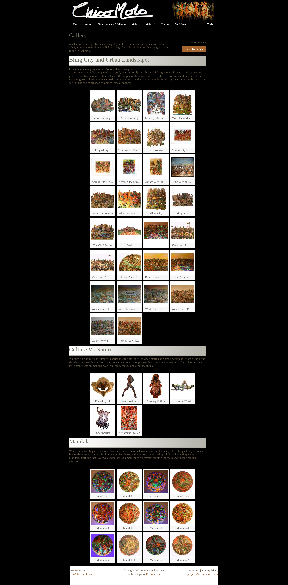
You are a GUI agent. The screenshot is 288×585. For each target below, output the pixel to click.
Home (76, 24)
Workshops (180, 24)
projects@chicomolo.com (203, 574)
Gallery (136, 24)
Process (165, 24)
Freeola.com (153, 574)
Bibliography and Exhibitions (112, 24)
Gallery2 (150, 24)
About (88, 24)
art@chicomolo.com (82, 574)
